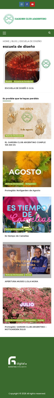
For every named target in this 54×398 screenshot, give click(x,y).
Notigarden (31, 184)
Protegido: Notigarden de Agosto (22, 190)
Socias (28, 229)
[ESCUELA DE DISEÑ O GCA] (27, 67)
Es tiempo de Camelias (17, 236)
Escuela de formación (23, 81)
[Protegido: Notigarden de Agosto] (27, 169)
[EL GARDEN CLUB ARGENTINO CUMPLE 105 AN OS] (27, 121)
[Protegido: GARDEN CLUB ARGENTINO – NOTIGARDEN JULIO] (27, 306)
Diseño (9, 81)
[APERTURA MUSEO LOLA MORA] (27, 260)
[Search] (49, 32)
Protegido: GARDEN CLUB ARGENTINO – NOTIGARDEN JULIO (26, 328)
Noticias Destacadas (14, 136)
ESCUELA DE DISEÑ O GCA (19, 88)
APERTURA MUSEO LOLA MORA (21, 281)
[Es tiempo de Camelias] (27, 215)
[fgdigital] (16, 362)
